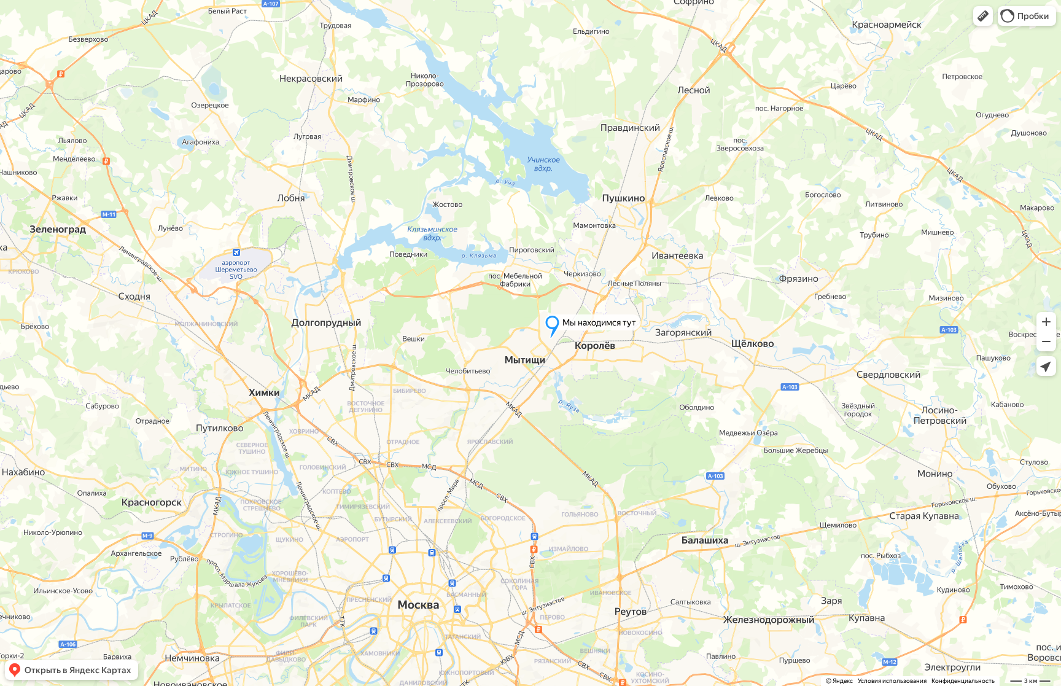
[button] (983, 16)
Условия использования (892, 680)
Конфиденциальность (963, 680)
